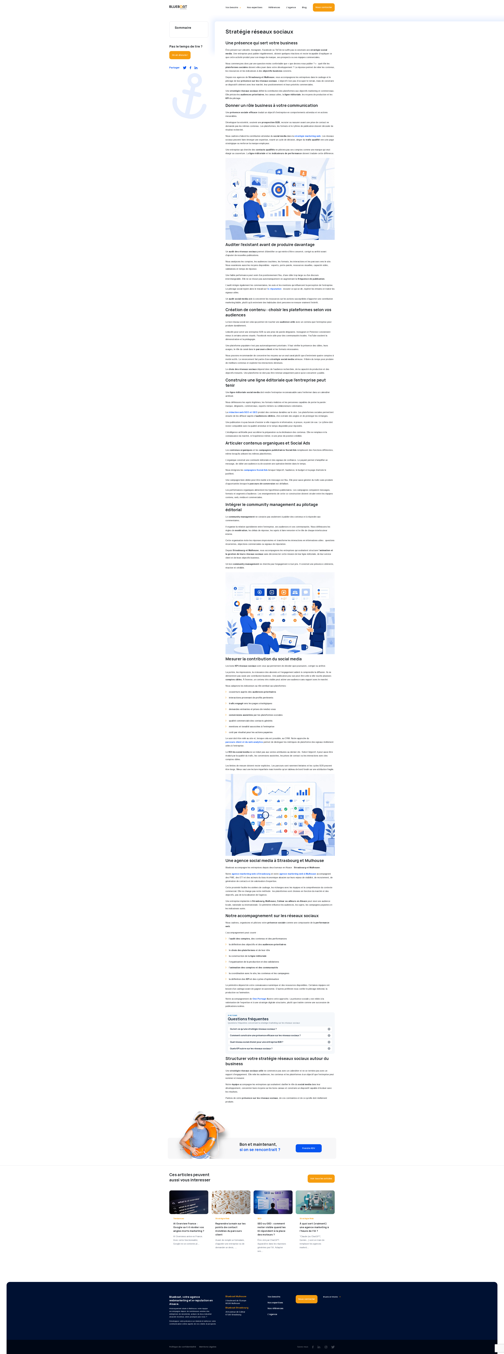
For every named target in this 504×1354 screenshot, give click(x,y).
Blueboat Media (330, 1297)
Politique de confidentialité (182, 1346)
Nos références (275, 1308)
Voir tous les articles (321, 1178)
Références (274, 7)
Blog (304, 7)
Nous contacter (324, 7)
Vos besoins (231, 7)
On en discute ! (180, 55)
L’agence (291, 7)
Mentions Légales (207, 1346)
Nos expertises (254, 7)
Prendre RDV (308, 1148)
